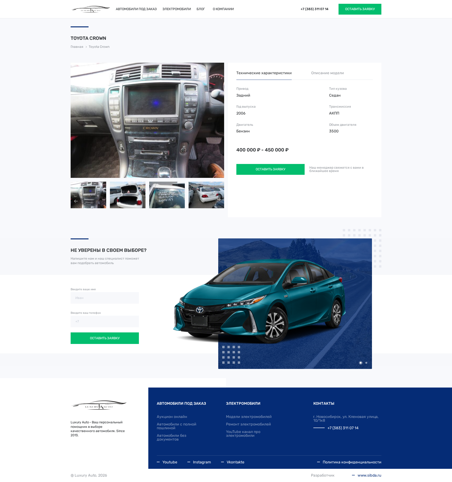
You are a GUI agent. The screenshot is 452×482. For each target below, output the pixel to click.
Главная (77, 47)
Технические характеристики (264, 73)
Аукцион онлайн (172, 416)
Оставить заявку (270, 169)
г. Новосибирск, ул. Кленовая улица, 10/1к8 (346, 418)
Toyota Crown (99, 47)
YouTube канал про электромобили (243, 433)
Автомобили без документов (171, 437)
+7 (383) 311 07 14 (314, 9)
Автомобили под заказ (136, 9)
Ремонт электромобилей (248, 424)
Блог (201, 9)
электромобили (176, 9)
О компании (223, 9)
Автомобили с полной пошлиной (176, 426)
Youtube (169, 462)
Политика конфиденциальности (352, 462)
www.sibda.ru (369, 475)
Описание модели (327, 73)
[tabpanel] (275, 304)
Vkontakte (235, 462)
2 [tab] (366, 363)
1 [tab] (361, 363)
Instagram (202, 462)
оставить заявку (360, 9)
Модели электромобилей (249, 416)
